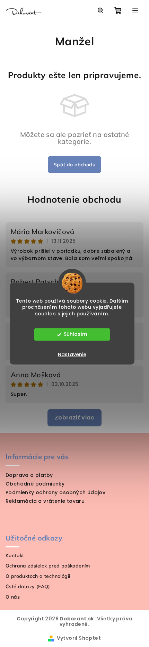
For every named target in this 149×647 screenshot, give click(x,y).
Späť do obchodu (74, 164)
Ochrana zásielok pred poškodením (48, 565)
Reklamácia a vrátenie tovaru (45, 501)
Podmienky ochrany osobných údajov (55, 492)
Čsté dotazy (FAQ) (28, 586)
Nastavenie (72, 354)
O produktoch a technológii (38, 576)
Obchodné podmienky (35, 483)
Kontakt (15, 555)
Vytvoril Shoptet (79, 638)
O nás (13, 596)
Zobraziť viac (74, 418)
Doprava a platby (29, 475)
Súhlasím (75, 334)
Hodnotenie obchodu (74, 199)
